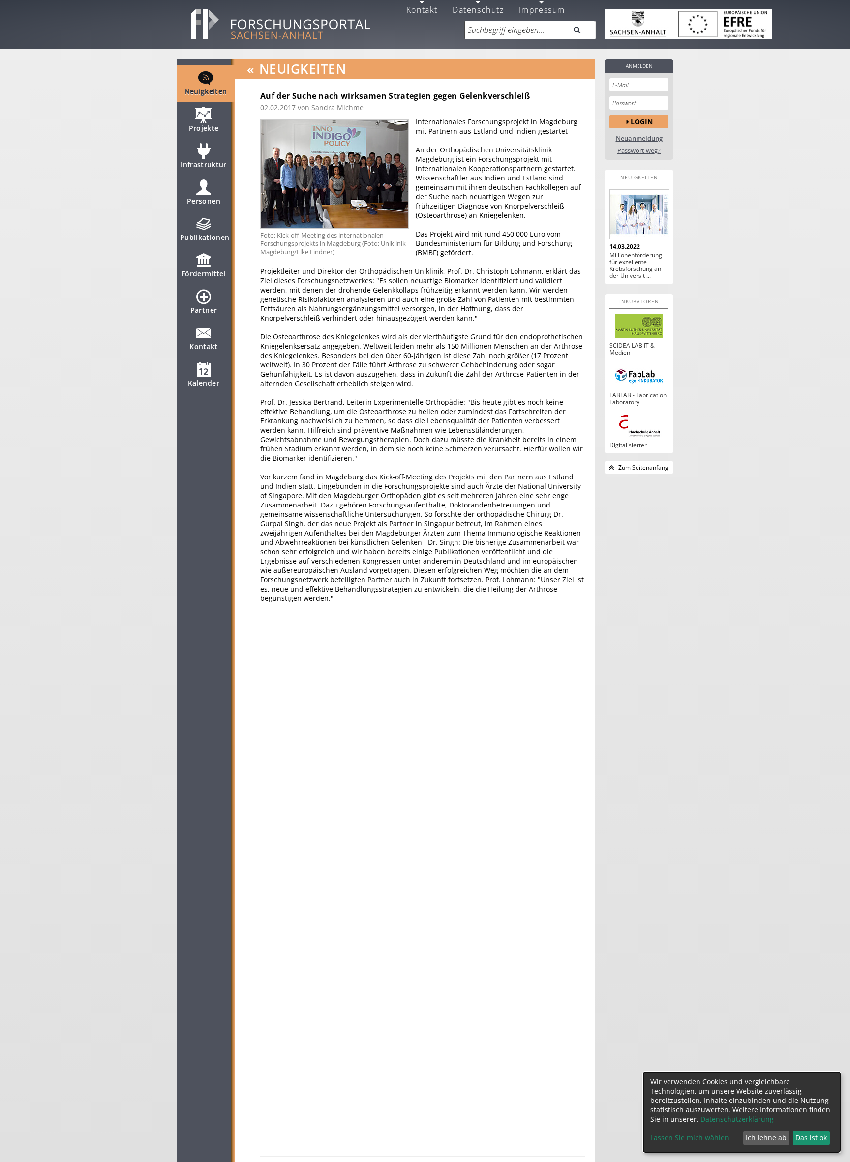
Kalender (203, 382)
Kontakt (203, 346)
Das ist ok (811, 1137)
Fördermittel (204, 273)
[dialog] (741, 1112)
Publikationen (205, 237)
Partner (203, 310)
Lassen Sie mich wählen (689, 1137)
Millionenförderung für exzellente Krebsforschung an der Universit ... (635, 265)
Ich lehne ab (766, 1137)
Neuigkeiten (205, 91)
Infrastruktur (204, 164)
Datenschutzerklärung (737, 1119)
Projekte (204, 128)
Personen (203, 201)
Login (642, 121)
